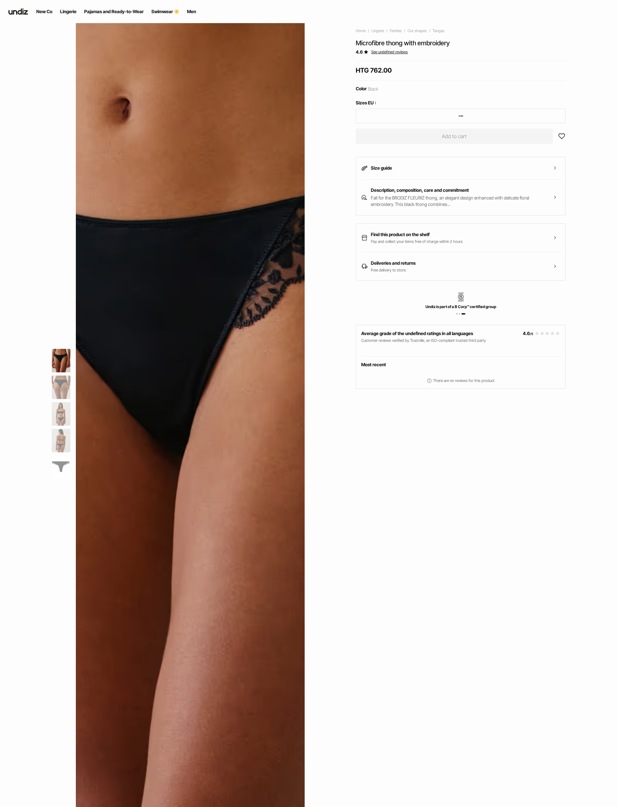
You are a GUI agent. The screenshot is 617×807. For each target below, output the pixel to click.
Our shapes (417, 30)
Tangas (438, 30)
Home (361, 30)
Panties (396, 30)
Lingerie (377, 30)
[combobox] (461, 116)
